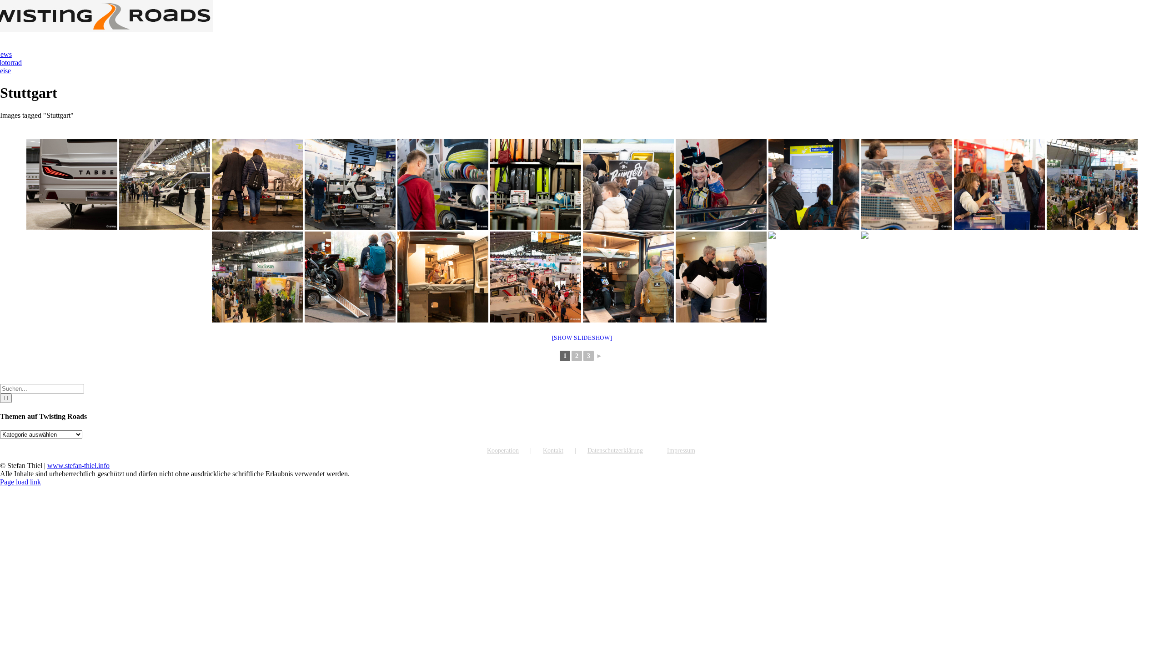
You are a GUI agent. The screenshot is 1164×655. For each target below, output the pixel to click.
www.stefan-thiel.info (78, 465)
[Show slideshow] (582, 337)
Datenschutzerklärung (615, 450)
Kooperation (503, 450)
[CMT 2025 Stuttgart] (71, 184)
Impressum (681, 450)
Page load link (20, 482)
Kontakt (553, 450)
